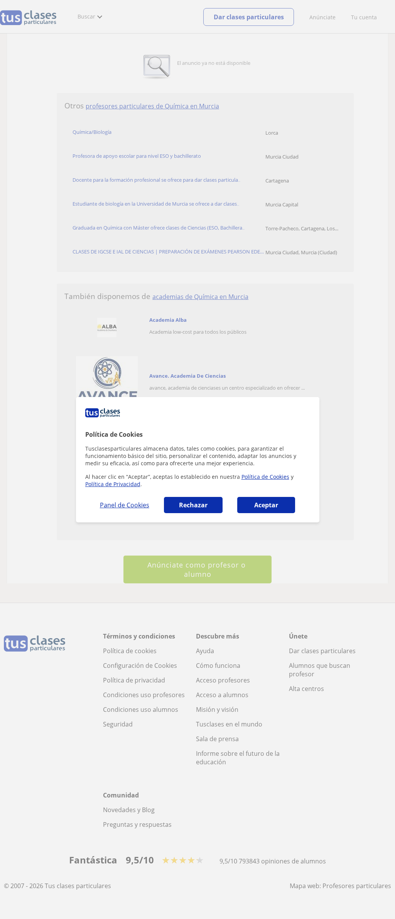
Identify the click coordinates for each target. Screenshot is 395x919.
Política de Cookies (265, 476)
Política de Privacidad (112, 484)
